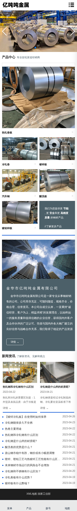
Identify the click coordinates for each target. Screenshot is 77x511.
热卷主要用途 (12, 428)
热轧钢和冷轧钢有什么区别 (20, 434)
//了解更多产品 (53, 226)
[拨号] (48, 503)
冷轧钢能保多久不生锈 (17, 422)
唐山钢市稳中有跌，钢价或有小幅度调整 (28, 453)
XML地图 (31, 493)
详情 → (15, 341)
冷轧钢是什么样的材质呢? (19, 441)
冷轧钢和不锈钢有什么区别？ (21, 471)
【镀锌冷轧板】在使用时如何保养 (24, 416)
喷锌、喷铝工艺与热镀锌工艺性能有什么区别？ (31, 459)
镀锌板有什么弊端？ (16, 483)
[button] (72, 31)
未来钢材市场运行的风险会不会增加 (25, 465)
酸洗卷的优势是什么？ (17, 447)
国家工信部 (44, 493)
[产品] (29, 503)
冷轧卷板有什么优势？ (17, 477)
